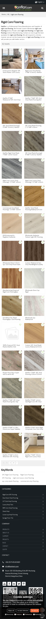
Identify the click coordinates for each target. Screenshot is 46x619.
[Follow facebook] (9, 584)
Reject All (11, 610)
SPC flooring (6, 478)
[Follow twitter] (19, 584)
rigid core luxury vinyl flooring (23, 478)
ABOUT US (6, 533)
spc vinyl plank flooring (10, 481)
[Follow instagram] (24, 584)
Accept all (35, 610)
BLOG (4, 543)
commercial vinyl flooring (29, 481)
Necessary (10, 614)
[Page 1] (3, 463)
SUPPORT (5, 536)
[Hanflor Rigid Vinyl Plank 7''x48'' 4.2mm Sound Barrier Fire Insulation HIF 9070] (12, 141)
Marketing (38, 614)
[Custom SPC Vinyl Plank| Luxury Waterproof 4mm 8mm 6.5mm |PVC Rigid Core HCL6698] (34, 333)
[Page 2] (17, 463)
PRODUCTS (6, 529)
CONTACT (5, 546)
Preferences (28, 614)
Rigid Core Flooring (26, 475)
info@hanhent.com (12, 566)
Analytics (19, 614)
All (8, 14)
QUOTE (5, 549)
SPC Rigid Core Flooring (10, 475)
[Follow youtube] (4, 584)
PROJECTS (6, 539)
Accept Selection (23, 610)
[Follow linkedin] (14, 584)
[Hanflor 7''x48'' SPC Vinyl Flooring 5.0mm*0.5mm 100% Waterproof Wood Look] (34, 361)
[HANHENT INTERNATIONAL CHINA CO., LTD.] (23, 8)
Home (4, 14)
